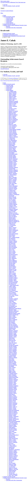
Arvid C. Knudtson (13, 106)
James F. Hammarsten (13, 230)
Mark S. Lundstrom (13, 319)
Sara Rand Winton (13, 428)
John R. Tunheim (12, 266)
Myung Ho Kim (12, 340)
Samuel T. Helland (13, 426)
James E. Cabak (12, 228)
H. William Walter (12, 210)
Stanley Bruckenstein (13, 438)
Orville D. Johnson (13, 352)
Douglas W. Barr (12, 172)
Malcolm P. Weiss (12, 309)
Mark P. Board (12, 318)
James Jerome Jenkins (13, 233)
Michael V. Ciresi (12, 333)
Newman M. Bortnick (13, 345)
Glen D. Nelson (12, 208)
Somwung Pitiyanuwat (13, 434)
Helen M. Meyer (12, 219)
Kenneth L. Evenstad (13, 281)
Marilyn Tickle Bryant (13, 314)
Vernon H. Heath (12, 464)
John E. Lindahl (12, 252)
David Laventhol (12, 150)
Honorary (8, 479)
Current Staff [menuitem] (9, 21)
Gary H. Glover (12, 199)
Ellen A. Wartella (12, 181)
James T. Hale (12, 236)
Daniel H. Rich (12, 144)
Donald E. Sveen (12, 162)
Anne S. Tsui (11, 100)
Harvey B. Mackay (13, 216)
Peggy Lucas (11, 368)
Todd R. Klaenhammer (14, 459)
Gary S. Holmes (12, 200)
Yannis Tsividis (12, 471)
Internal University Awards (9, 33)
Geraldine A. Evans (13, 206)
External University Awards (9, 476)
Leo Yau (10, 297)
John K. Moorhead (13, 262)
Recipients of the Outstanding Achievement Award (14, 35)
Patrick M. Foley (12, 361)
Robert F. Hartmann (13, 403)
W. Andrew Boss (12, 465)
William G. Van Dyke (13, 469)
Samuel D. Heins (12, 425)
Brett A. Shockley (12, 116)
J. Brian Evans (12, 223)
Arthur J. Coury (12, 104)
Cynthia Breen (12, 138)
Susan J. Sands (12, 444)
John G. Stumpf (12, 255)
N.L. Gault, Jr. (12, 341)
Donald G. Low (12, 166)
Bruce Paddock (12, 122)
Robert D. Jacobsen (13, 396)
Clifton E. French (12, 135)
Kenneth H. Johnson (13, 277)
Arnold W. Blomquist (13, 102)
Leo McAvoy (11, 296)
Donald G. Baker (12, 165)
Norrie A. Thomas (13, 349)
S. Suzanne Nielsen (13, 422)
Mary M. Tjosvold (13, 324)
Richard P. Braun (12, 392)
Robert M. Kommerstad (14, 410)
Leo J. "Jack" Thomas (13, 295)
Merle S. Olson (12, 329)
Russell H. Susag (12, 417)
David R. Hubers (12, 156)
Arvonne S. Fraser (13, 108)
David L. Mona (12, 149)
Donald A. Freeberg (13, 161)
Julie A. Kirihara (12, 274)
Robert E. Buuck (12, 400)
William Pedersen (12, 470)
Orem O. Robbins (12, 351)
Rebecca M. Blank (13, 376)
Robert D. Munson (13, 398)
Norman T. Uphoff (13, 347)
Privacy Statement (4, 80)
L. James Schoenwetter (14, 285)
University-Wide (9, 85)
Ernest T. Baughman (13, 185)
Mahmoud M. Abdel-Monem (15, 308)
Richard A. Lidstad (13, 380)
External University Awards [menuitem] (9, 24)
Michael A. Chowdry (13, 330)
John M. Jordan (12, 263)
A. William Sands (12, 91)
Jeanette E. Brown (13, 242)
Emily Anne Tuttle (13, 183)
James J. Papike (12, 232)
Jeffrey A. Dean (12, 244)
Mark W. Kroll (12, 320)
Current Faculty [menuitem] (9, 20)
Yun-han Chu (11, 472)
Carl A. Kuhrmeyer (13, 125)
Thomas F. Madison (13, 452)
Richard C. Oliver (12, 383)
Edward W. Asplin (13, 178)
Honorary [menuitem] (8, 26)
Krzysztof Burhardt (13, 282)
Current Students (9, 90)
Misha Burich (12, 338)
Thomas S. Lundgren (13, 455)
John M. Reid (12, 264)
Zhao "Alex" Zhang (13, 475)
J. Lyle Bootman (12, 225)
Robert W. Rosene (13, 414)
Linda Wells (11, 301)
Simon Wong (11, 433)
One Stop (5, 4)
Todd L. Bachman (13, 458)
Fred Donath (11, 195)
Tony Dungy (11, 460)
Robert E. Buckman (13, 399)
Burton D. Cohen (12, 124)
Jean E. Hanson (12, 239)
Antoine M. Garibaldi (13, 101)
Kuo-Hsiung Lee (12, 284)
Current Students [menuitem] (9, 22)
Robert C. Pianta (12, 395)
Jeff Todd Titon (12, 243)
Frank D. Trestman (13, 193)
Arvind (10, 107)
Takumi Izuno (12, 447)
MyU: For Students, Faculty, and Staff (11, 5)
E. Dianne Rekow (12, 174)
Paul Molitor (11, 366)
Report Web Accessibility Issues (13, 80)
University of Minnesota (13, 78)
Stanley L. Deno (12, 439)
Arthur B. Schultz (12, 103)
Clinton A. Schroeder (13, 136)
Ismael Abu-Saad (12, 222)
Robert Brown (12, 394)
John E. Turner (12, 253)
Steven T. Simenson (13, 442)
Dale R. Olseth (12, 143)
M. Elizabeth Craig (13, 306)
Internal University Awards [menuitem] (9, 16)
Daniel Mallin (12, 145)
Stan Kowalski (12, 436)
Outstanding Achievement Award (10, 34)
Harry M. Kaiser (12, 215)
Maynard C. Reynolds (13, 327)
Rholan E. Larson (12, 378)
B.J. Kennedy (12, 109)
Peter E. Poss (11, 369)
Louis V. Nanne (12, 302)
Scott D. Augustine (13, 430)
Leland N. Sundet (12, 293)
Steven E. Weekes (12, 441)
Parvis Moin (11, 358)
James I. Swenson (12, 231)
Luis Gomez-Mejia (13, 303)
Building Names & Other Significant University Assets (15, 477)
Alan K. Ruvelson (13, 92)
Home (4, 82)
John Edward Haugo (13, 254)
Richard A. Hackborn (13, 379)
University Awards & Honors (7, 10)
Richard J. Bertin (12, 384)
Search (2, 8)
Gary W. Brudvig (12, 201)
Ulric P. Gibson (12, 463)
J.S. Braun (11, 226)
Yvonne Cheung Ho (13, 474)
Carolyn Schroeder (13, 133)
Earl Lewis (11, 176)
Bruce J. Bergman (12, 120)
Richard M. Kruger (13, 389)
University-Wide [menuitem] (9, 17)
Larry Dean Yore (12, 288)
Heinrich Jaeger (12, 217)
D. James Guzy (12, 139)
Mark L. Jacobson (12, 317)
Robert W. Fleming (13, 411)
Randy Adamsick (12, 374)
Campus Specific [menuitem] (9, 19)
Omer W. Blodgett (13, 350)
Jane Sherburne (12, 238)
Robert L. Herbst (12, 407)
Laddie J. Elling (12, 286)
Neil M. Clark (12, 344)
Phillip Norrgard (12, 372)
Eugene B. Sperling (13, 188)
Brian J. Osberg (12, 117)
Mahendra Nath (12, 307)
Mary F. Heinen (12, 323)
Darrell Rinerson (12, 147)
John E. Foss (11, 249)
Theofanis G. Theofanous (14, 449)
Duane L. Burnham (13, 173)
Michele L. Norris (12, 336)
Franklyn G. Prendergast (14, 194)
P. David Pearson (12, 355)
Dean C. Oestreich (13, 160)
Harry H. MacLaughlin (14, 214)
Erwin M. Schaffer (13, 187)
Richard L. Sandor (13, 388)
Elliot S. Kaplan (12, 182)
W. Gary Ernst (12, 466)
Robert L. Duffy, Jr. (13, 406)
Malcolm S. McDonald (14, 311)
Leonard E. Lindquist (13, 298)
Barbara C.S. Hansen (13, 111)
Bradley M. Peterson (13, 114)
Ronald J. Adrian (12, 415)
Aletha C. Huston (12, 93)
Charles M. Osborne (13, 134)
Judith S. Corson (12, 273)
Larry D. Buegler (12, 287)
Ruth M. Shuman (12, 420)
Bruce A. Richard (12, 118)
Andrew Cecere (12, 97)
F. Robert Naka (12, 190)
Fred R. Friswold (12, 196)
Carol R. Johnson (12, 131)
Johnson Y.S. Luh (12, 269)
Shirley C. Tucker (12, 432)
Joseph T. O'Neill (12, 270)
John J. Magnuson (13, 258)
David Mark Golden (13, 154)
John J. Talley (12, 259)
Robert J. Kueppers (13, 404)
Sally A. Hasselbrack (13, 423)
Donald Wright (12, 168)
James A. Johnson (12, 227)
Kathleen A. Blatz (12, 275)
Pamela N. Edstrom (13, 357)
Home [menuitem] (4, 15)
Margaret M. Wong (13, 312)
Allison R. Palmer (12, 96)
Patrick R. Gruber (12, 362)
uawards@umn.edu (5, 68)
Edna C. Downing (13, 177)
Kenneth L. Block (12, 280)
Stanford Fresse (12, 437)
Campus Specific (9, 86)
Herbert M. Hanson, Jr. (14, 220)
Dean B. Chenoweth (13, 158)
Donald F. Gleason (13, 163)
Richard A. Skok (12, 382)
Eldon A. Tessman (13, 179)
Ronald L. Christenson (13, 416)
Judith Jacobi (11, 271)
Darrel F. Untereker (13, 146)
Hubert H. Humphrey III (14, 221)
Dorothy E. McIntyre (13, 170)
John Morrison (12, 265)
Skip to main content (5, 1)
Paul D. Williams (12, 363)
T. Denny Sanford (12, 445)
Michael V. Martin (13, 334)
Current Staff (9, 89)
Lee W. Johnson (12, 292)
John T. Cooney (12, 268)
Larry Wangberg (12, 290)
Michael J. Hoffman (13, 331)
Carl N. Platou (12, 128)
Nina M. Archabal (12, 346)
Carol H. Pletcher (12, 130)
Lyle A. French (12, 304)
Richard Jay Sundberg (13, 385)
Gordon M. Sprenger (13, 209)
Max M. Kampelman (13, 325)
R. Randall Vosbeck (13, 373)
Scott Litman (11, 431)
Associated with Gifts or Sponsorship (14, 480)
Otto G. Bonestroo (13, 353)
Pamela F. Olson (12, 356)
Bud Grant (11, 123)
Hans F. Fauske (12, 211)
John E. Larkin (12, 250)
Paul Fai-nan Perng (13, 365)
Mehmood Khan (12, 328)
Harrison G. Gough (13, 212)
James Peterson (12, 235)
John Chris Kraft (12, 246)
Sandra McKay (12, 427)
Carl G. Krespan (12, 127)
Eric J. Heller (11, 184)
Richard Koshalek (12, 387)
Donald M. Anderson (13, 167)
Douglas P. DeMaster (13, 171)
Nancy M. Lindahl (13, 342)
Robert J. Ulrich (12, 405)
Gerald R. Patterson (13, 204)
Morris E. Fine (12, 339)
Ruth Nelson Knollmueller (14, 421)
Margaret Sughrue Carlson (14, 313)
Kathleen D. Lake (12, 276)
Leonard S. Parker (13, 300)
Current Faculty (9, 87)
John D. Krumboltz (13, 247)
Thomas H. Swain (13, 453)
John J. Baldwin (12, 257)
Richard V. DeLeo (13, 393)
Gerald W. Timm (12, 205)
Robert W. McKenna (13, 412)
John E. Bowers (12, 248)
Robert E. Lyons (12, 401)
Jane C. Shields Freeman (14, 237)
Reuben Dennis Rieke (13, 377)
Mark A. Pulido (12, 315)
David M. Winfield (13, 151)
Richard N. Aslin (12, 390)
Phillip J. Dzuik (12, 371)
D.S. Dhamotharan (13, 140)
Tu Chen (10, 461)
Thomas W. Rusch (13, 457)
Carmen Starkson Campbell (15, 129)
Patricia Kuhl (11, 360)
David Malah (11, 152)
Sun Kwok (11, 443)
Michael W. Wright (13, 335)
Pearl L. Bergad (12, 367)
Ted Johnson (11, 448)
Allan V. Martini (12, 95)
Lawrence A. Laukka (13, 291)
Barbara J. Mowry (13, 112)
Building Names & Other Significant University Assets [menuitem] (15, 25)
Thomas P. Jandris (12, 454)
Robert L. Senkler (12, 409)
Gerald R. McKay (12, 203)
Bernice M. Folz (12, 113)
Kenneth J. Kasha (12, 279)
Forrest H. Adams (12, 192)
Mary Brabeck (12, 322)
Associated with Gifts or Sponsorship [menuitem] (14, 27)
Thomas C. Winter (13, 450)
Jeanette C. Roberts (13, 241)
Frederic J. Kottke (12, 198)
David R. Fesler (12, 155)
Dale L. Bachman (12, 141)
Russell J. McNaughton (14, 419)
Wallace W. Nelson (13, 468)
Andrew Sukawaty (13, 98)
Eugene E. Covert (12, 189)
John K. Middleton (13, 260)
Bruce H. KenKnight (13, 119)
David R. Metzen (12, 157)
